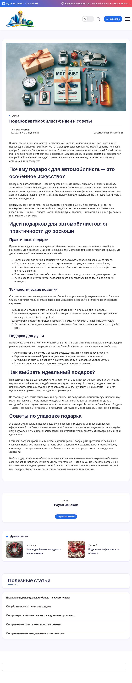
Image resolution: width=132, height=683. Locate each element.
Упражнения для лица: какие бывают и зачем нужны (38, 597)
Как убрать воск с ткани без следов (28, 606)
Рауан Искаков (21, 130)
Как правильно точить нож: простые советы (33, 624)
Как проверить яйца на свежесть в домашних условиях (40, 615)
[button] (88, 19)
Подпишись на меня (66, 516)
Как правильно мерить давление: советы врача (35, 633)
